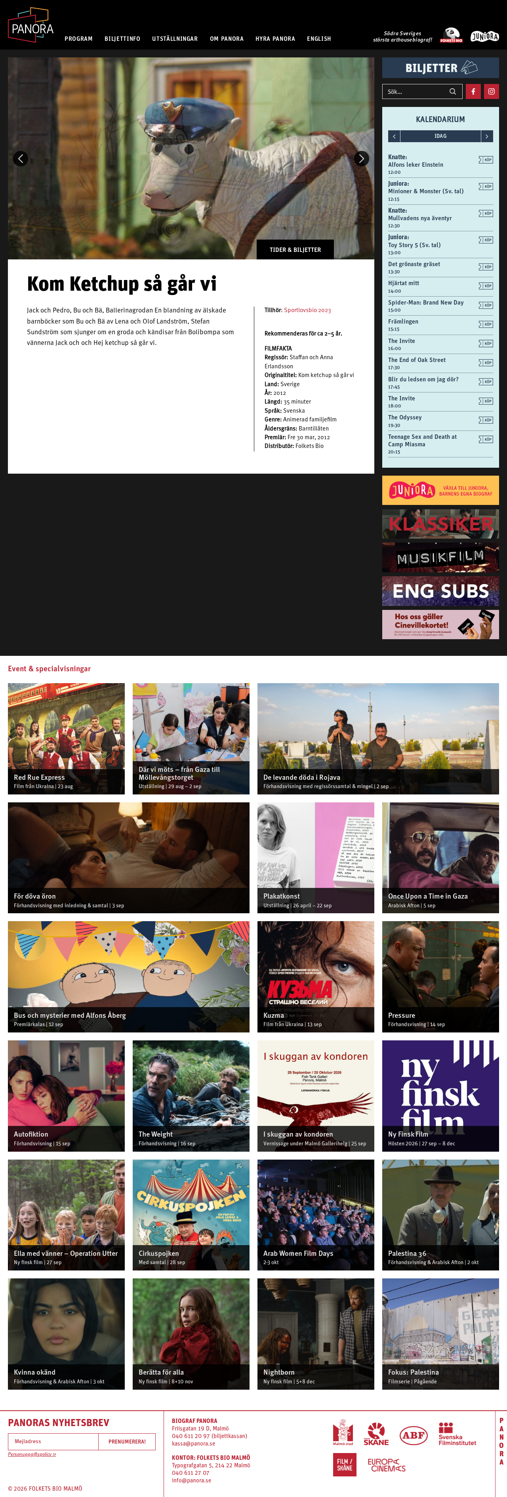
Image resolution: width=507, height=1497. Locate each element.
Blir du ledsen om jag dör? (423, 379)
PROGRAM (79, 38)
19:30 (394, 425)
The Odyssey (405, 417)
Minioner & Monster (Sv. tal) (426, 190)
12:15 (393, 199)
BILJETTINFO (122, 38)
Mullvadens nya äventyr (420, 217)
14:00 (394, 291)
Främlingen (403, 321)
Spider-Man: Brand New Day (426, 302)
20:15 (394, 452)
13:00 (394, 252)
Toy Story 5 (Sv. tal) (414, 244)
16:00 (394, 348)
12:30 (394, 226)
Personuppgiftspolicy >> (32, 1454)
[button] (20, 158)
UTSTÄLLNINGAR (175, 38)
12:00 (394, 172)
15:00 (394, 310)
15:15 (393, 329)
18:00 (394, 406)
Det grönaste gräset (414, 263)
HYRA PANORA (275, 38)
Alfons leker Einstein (415, 164)
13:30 (394, 271)
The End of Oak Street (417, 359)
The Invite (401, 340)
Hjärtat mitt (403, 282)
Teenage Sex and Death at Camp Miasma (422, 440)
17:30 (394, 367)
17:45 (394, 387)
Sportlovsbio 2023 (307, 311)
